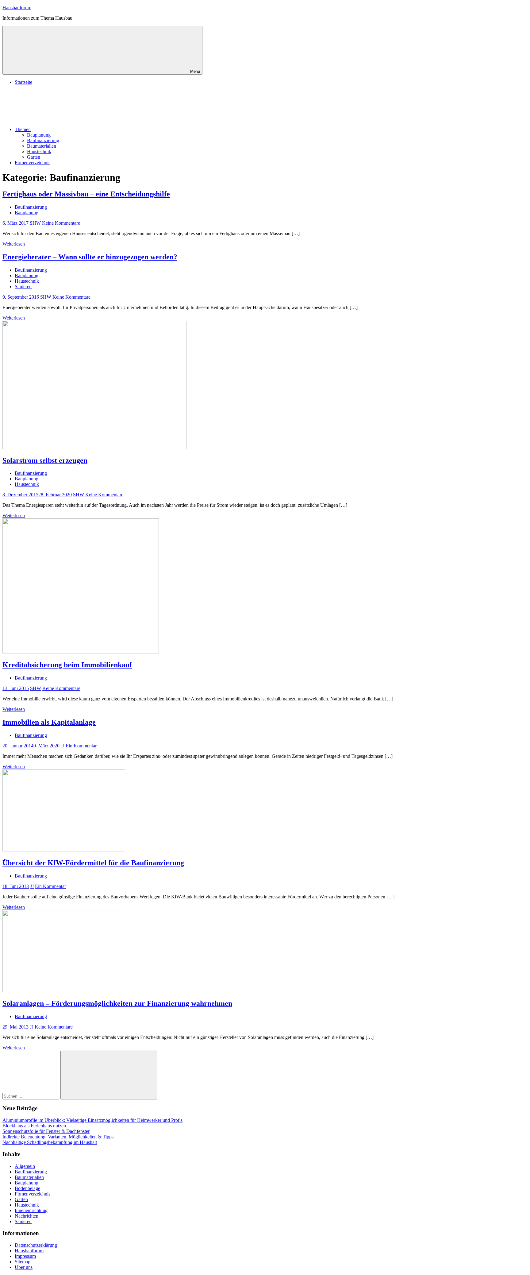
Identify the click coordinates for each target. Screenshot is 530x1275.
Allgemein (25, 1166)
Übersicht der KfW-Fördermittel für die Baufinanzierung (93, 863)
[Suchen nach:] (31, 1096)
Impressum (25, 1256)
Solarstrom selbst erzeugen (44, 460)
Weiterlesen (13, 243)
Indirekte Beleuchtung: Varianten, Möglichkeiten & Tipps (57, 1136)
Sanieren (23, 286)
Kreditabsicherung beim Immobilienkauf (67, 665)
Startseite (23, 82)
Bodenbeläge (27, 1188)
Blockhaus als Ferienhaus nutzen (34, 1125)
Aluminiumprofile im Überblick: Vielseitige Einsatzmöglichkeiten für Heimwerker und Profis (92, 1120)
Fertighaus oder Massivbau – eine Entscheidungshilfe (86, 194)
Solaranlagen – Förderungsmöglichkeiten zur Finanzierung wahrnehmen (117, 1003)
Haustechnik (39, 151)
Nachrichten (26, 1216)
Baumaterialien (41, 146)
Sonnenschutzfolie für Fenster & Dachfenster (46, 1131)
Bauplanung (39, 135)
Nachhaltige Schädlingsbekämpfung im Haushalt (49, 1142)
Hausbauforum (16, 7)
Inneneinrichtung (31, 1210)
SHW (35, 223)
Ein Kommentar (81, 745)
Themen (23, 129)
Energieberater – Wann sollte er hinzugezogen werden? (89, 257)
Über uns (24, 1267)
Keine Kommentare (61, 223)
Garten (33, 157)
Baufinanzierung (43, 140)
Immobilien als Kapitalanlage (49, 722)
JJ (62, 745)
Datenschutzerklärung (36, 1245)
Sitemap (22, 1261)
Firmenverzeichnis (32, 162)
